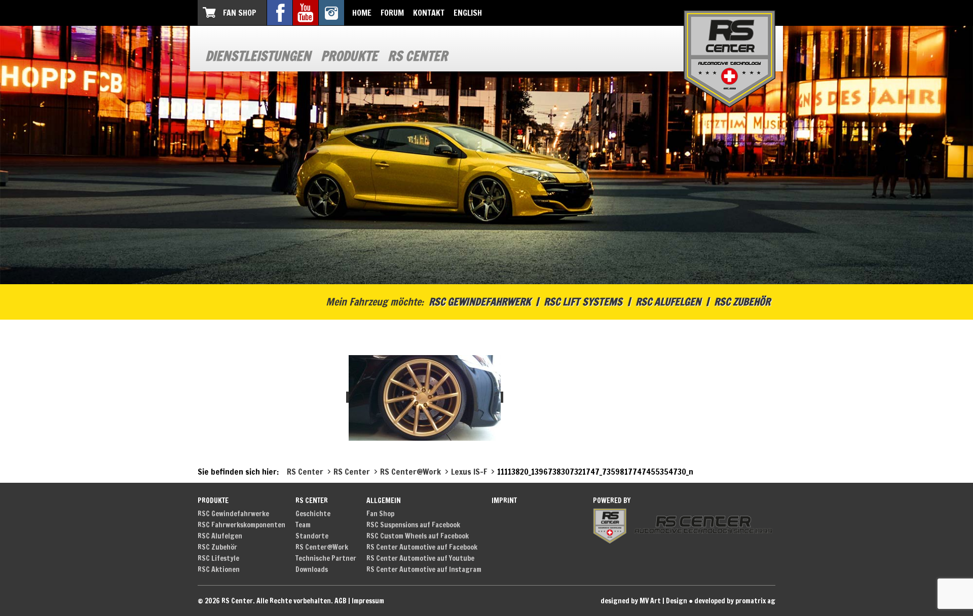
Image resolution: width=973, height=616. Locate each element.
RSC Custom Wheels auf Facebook (417, 536)
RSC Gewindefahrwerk (480, 301)
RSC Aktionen (219, 569)
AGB (340, 601)
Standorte (311, 536)
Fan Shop (239, 12)
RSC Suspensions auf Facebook (413, 525)
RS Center (417, 56)
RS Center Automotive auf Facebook (421, 547)
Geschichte (312, 514)
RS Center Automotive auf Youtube (420, 558)
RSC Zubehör (742, 301)
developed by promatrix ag (734, 601)
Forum (392, 12)
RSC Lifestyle (218, 558)
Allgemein (383, 500)
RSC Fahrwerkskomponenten (241, 525)
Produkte (349, 56)
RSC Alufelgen (668, 301)
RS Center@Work (321, 547)
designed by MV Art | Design (644, 601)
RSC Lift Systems (583, 301)
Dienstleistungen (258, 56)
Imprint (504, 500)
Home (361, 12)
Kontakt (428, 12)
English (468, 12)
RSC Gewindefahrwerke (233, 514)
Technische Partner (325, 558)
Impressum (368, 601)
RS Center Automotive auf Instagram (423, 569)
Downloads (311, 569)
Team (303, 525)
